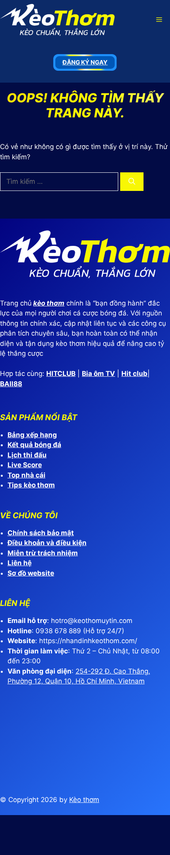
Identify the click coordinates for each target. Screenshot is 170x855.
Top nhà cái (26, 475)
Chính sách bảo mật (41, 533)
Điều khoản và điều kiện (47, 543)
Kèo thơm (84, 800)
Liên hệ (20, 563)
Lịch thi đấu (27, 455)
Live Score (25, 465)
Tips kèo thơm (31, 485)
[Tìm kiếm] (132, 181)
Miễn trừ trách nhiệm (43, 553)
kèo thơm (48, 303)
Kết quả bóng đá (34, 445)
